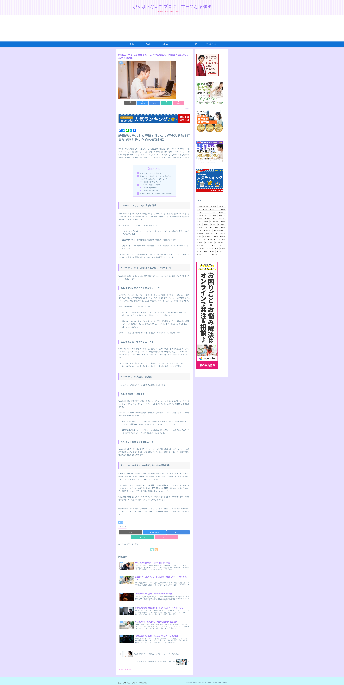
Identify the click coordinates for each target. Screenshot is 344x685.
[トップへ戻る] (341, 682)
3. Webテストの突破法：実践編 (150, 185)
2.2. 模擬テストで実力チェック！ (152, 182)
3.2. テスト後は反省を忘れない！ (152, 190)
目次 (152, 168)
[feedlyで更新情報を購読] (152, 549)
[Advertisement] (172, 28)
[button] (178, 103)
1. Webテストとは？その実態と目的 (151, 173)
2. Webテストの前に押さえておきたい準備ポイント (156, 176)
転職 (121, 522)
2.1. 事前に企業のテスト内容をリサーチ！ (155, 179)
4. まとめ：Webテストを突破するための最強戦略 (156, 193)
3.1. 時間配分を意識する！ (149, 188)
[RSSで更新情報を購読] (156, 549)
